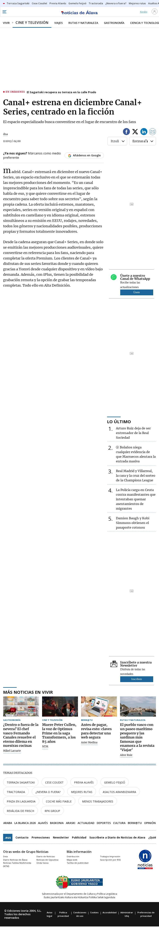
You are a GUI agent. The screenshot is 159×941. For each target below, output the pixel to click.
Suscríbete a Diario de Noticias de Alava (117, 837)
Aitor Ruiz (126, 755)
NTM (45, 746)
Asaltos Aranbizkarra (119, 792)
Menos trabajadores (97, 801)
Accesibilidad (110, 912)
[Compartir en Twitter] (135, 132)
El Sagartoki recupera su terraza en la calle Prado (61, 92)
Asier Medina (89, 742)
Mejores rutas (81, 792)
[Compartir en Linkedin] (143, 132)
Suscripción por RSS (110, 859)
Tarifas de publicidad (77, 862)
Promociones (41, 837)
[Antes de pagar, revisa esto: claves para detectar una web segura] (99, 706)
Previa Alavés (84, 782)
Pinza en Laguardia (21, 801)
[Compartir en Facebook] (126, 132)
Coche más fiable (59, 801)
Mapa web (72, 859)
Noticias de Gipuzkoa (47, 859)
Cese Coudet (54, 782)
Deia (5, 856)
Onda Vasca (42, 862)
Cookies (94, 912)
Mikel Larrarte (12, 750)
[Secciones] (4, 12)
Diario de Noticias (45, 856)
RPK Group (52, 811)
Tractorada (16, 792)
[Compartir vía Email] (152, 132)
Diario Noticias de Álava (15, 859)
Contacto (22, 837)
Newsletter (61, 837)
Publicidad (79, 837)
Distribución (73, 856)
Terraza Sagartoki (21, 782)
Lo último (119, 421)
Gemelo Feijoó (114, 782)
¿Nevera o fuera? (47, 792)
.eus (8, 837)
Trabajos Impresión (110, 856)
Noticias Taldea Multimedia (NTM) (17, 864)
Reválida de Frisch (20, 811)
